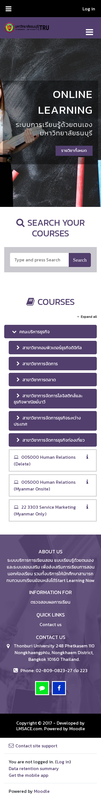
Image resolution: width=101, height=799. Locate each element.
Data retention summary (34, 768)
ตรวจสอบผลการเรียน (50, 602)
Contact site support (36, 745)
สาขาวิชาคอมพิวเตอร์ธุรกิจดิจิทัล (52, 347)
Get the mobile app (28, 775)
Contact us (50, 624)
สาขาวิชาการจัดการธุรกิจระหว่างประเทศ (47, 421)
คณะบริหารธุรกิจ (34, 331)
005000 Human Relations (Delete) (44, 460)
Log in (88, 8)
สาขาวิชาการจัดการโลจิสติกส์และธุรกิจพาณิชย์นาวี (48, 398)
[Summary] (88, 457)
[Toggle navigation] (89, 29)
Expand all (89, 316)
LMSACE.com (29, 728)
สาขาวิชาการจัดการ (40, 363)
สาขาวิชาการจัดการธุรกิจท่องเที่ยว (53, 440)
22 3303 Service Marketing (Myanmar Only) (45, 510)
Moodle (77, 728)
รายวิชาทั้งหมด (74, 150)
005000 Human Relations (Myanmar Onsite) (44, 485)
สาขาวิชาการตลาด (39, 379)
